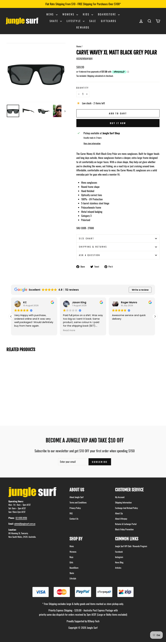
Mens (50, 14)
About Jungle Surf (76, 497)
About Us (77, 489)
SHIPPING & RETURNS (93, 246)
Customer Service (129, 489)
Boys (71, 557)
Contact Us (74, 518)
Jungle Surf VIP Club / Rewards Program (131, 546)
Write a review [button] (140, 289)
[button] (155, 316)
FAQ (71, 513)
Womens (69, 14)
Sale (92, 21)
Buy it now (118, 123)
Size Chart (86, 238)
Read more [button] (69, 330)
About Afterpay (121, 518)
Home (78, 46)
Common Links (126, 538)
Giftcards (108, 21)
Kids (87, 14)
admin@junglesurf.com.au (24, 523)
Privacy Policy (75, 508)
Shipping (90, 75)
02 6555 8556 (21, 517)
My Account (119, 497)
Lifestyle (74, 21)
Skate (54, 21)
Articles (118, 567)
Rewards (82, 27)
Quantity (82, 87)
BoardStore (74, 567)
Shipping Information (123, 502)
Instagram (119, 557)
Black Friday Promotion (124, 529)
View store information (92, 143)
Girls (71, 562)
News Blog (119, 562)
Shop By (76, 538)
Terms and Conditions (78, 502)
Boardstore (107, 14)
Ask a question (89, 255)
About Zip (119, 513)
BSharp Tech (93, 621)
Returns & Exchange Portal (125, 524)
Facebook (119, 551)
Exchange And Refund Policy (126, 508)
